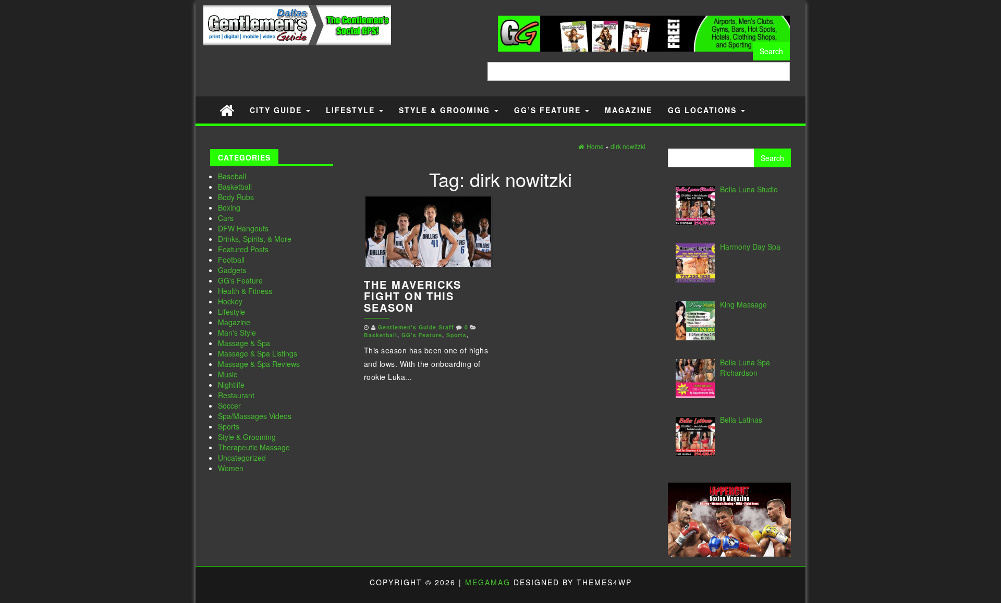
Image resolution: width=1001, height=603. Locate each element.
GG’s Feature (549, 110)
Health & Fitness (245, 291)
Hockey (230, 301)
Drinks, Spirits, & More (254, 238)
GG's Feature (240, 280)
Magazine (628, 110)
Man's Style (237, 332)
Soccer (229, 405)
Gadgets (232, 270)
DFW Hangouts (243, 228)
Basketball (235, 186)
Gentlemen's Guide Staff (416, 327)
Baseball (232, 176)
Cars (226, 218)
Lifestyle (352, 110)
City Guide (277, 110)
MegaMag (487, 582)
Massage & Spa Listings (257, 353)
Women (230, 468)
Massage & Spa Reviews (259, 364)
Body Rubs (236, 197)
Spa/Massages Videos (254, 416)
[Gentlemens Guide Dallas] (226, 110)
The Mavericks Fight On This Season (412, 296)
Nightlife (231, 384)
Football (231, 259)
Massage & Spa (244, 343)
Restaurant (236, 395)
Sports (228, 426)
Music (227, 374)
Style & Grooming (446, 110)
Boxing (229, 207)
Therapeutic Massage (254, 447)
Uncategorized (242, 457)
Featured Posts (243, 249)
